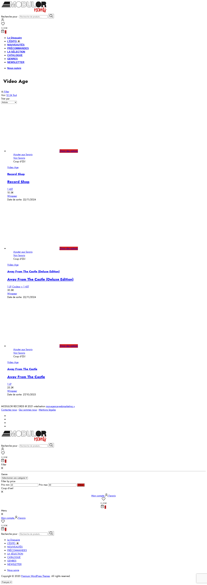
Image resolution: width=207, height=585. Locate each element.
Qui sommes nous (28, 410)
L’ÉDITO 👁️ (13, 41)
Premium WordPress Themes (35, 576)
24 (11, 95)
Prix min (5, 485)
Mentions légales (47, 410)
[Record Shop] (36, 151)
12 (7, 95)
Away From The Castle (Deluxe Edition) (33, 271)
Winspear (12, 196)
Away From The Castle (22, 369)
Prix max (43, 485)
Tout (15, 95)
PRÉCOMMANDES (18, 48)
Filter (6, 91)
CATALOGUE (15, 55)
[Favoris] (103, 24)
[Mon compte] (2, 20)
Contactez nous (9, 410)
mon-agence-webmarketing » (60, 406)
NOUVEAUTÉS (16, 45)
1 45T (10, 189)
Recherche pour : (10, 16)
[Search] (51, 16)
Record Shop (16, 174)
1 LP (9, 384)
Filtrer (80, 485)
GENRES (12, 58)
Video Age (12, 167)
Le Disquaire (14, 38)
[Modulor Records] (24, 12)
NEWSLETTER (15, 62)
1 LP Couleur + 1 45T (18, 286)
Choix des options (69, 151)
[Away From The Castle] (36, 346)
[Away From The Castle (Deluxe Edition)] (36, 248)
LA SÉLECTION (16, 52)
